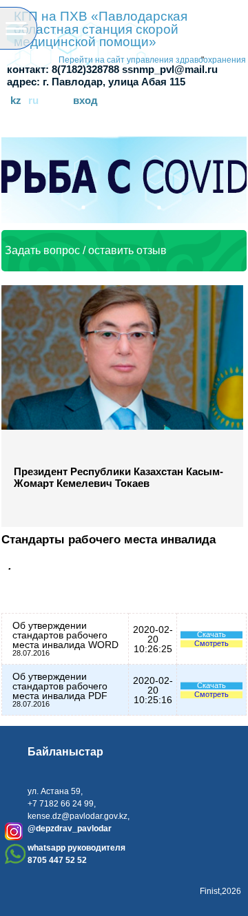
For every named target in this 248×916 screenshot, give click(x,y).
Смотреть (211, 643)
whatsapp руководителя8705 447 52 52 (76, 854)
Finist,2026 (220, 891)
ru (33, 100)
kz (15, 100)
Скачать (211, 634)
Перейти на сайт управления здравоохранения (152, 60)
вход (85, 100)
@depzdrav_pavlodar (70, 828)
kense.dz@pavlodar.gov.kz (77, 816)
